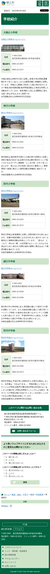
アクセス (18, 529)
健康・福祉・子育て (20, 495)
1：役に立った (12, 457)
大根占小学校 (10, 32)
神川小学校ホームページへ (12, 113)
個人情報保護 (10, 555)
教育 (32, 495)
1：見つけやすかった (15, 470)
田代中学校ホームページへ (12, 338)
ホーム (7, 495)
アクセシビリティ (12, 559)
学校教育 (39, 495)
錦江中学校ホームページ (11, 268)
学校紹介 (5, 506)
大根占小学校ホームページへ (13, 39)
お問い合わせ (10, 566)
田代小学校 (9, 183)
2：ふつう (10, 460)
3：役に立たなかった (15, 463)
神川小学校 (9, 105)
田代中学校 (9, 330)
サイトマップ (10, 562)
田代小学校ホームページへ (12, 191)
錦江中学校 (9, 261)
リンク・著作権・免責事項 (16, 551)
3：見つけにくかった (15, 476)
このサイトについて (13, 547)
